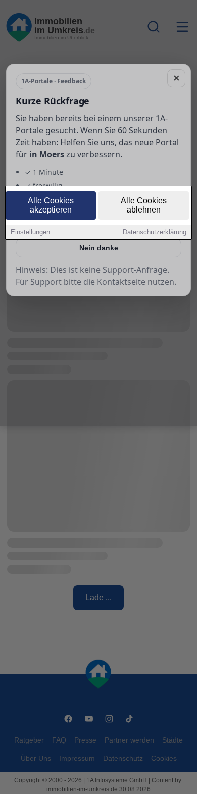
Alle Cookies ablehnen (144, 205)
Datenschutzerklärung (154, 232)
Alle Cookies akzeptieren (51, 205)
